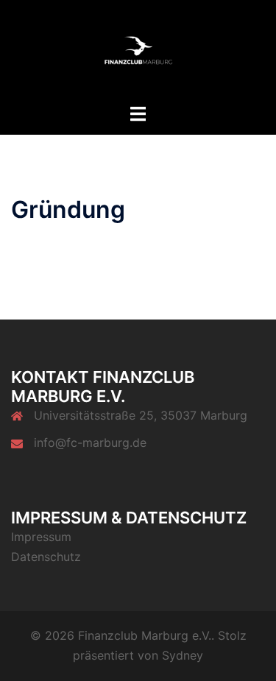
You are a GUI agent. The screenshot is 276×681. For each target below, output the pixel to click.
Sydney (182, 655)
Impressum (41, 536)
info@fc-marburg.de (90, 442)
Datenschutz (46, 556)
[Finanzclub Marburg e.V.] (138, 50)
